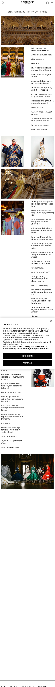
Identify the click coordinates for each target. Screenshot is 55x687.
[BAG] (47, 2)
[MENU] (52, 2)
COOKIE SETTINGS (27, 356)
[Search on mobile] (2, 2)
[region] (27, 343)
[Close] (51, 321)
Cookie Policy (15, 335)
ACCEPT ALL (27, 363)
